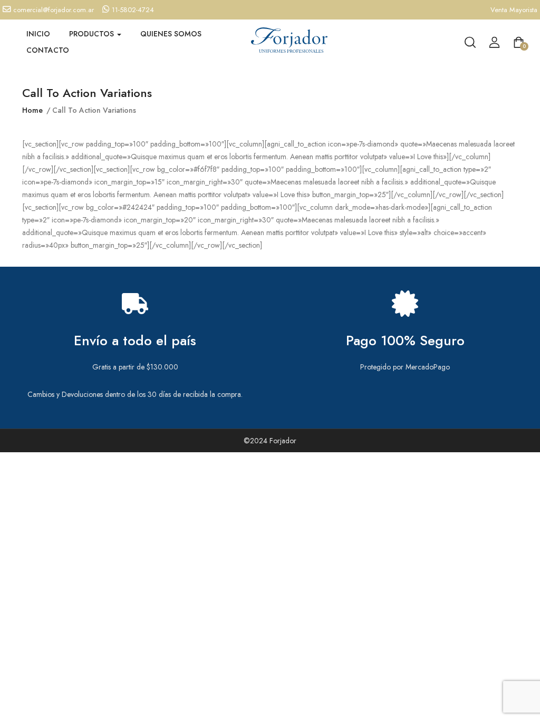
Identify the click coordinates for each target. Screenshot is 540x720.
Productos (92, 33)
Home (32, 110)
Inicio (38, 33)
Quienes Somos (170, 33)
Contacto (47, 50)
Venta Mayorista (513, 10)
